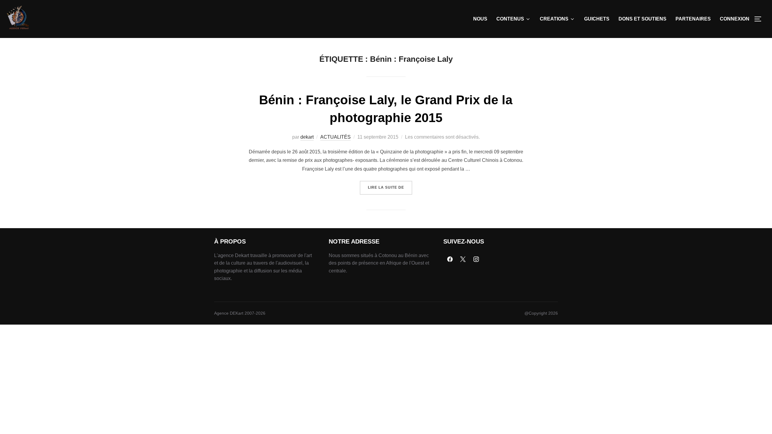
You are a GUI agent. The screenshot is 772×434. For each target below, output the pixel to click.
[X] (463, 259)
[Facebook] (450, 259)
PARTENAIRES (693, 18)
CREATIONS (554, 18)
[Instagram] (476, 259)
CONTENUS (510, 18)
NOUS (480, 18)
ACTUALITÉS (335, 137)
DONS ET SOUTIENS (642, 18)
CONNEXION (734, 18)
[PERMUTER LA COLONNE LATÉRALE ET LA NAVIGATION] (760, 19)
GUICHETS (596, 18)
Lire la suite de (390, 185)
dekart (307, 137)
